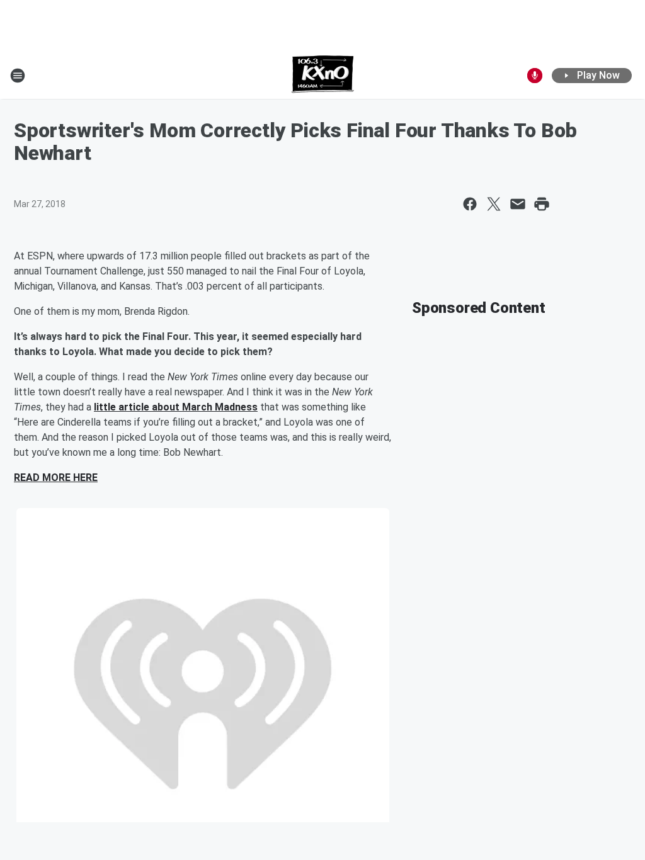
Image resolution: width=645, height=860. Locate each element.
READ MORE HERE (56, 478)
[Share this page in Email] (518, 204)
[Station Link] (323, 75)
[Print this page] (542, 204)
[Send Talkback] (534, 75)
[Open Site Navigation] (17, 75)
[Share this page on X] (494, 204)
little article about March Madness (176, 407)
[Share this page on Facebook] (470, 204)
